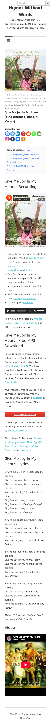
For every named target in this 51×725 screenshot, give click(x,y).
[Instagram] (7, 139)
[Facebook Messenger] (18, 139)
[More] (23, 139)
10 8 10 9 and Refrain (12, 95)
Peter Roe (28, 302)
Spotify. (29, 270)
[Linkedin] (18, 133)
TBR (44, 98)
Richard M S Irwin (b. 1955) (14, 98)
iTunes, (25, 323)
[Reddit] (28, 133)
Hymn (39, 95)
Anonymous (25, 95)
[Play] (8, 310)
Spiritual (38, 98)
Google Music (12, 323)
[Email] (39, 133)
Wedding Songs (17, 101)
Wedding (8, 101)
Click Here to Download (25, 414)
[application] (25, 311)
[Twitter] (12, 133)
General (33, 95)
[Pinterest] (23, 133)
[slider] (41, 310)
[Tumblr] (12, 139)
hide (28, 150)
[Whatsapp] (33, 133)
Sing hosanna (29, 98)
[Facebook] (7, 133)
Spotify (33, 323)
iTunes (17, 270)
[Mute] (35, 310)
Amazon (11, 266)
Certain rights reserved (24, 298)
